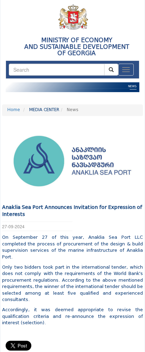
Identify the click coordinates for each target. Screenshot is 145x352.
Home (13, 110)
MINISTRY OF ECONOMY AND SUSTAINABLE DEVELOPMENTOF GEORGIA (76, 47)
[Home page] (72, 14)
